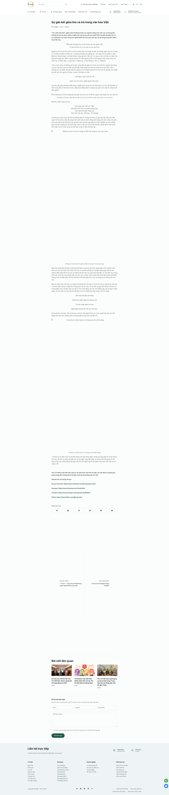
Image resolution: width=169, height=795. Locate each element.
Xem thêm (124, 4)
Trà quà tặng (61, 765)
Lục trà (30, 770)
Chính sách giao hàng (119, 791)
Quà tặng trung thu (63, 770)
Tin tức (103, 4)
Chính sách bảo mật (122, 789)
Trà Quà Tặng (57, 12)
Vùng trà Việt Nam (121, 772)
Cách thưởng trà (121, 774)
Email (77, 707)
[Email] (112, 510)
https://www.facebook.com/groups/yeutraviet (79, 484)
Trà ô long (31, 774)
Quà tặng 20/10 (62, 776)
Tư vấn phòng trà (92, 765)
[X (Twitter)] (68, 510)
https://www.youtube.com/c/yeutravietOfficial (74, 493)
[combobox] (50, 4)
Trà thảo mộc (32, 778)
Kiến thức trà (113, 4)
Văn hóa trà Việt (121, 776)
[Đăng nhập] (133, 4)
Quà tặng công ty (62, 780)
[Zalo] (166, 786)
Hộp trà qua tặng (62, 767)
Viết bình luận (57, 714)
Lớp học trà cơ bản (122, 765)
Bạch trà (30, 765)
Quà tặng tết (61, 772)
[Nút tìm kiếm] (66, 4)
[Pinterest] (79, 510)
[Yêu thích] (137, 4)
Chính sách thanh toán (134, 791)
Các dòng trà (120, 770)
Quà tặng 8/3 (61, 774)
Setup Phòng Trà (95, 12)
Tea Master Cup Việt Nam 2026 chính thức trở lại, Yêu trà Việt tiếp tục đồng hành (83, 681)
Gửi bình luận (58, 735)
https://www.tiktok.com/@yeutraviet (69, 497)
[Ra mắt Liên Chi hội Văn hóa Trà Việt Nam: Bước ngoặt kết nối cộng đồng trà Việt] (61, 670)
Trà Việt (32, 12)
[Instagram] (84, 788)
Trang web (101, 707)
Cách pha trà (120, 767)
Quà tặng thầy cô (62, 778)
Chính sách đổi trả (135, 789)
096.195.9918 (117, 12)
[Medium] (92, 788)
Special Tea (31, 772)
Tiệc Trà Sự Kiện (70, 12)
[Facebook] (57, 510)
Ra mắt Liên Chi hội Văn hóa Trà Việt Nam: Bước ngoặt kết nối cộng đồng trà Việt (61, 681)
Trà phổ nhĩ (31, 776)
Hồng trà (30, 767)
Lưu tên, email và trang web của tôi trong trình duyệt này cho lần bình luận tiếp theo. (77, 730)
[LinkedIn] (90, 510)
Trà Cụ (44, 12)
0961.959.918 (121, 751)
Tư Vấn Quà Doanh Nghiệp (89, 4)
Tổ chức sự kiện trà (92, 767)
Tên (54, 707)
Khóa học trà (82, 12)
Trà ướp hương (32, 780)
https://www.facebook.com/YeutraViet (71, 488)
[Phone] (166, 781)
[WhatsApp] (101, 510)
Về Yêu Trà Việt (91, 772)
